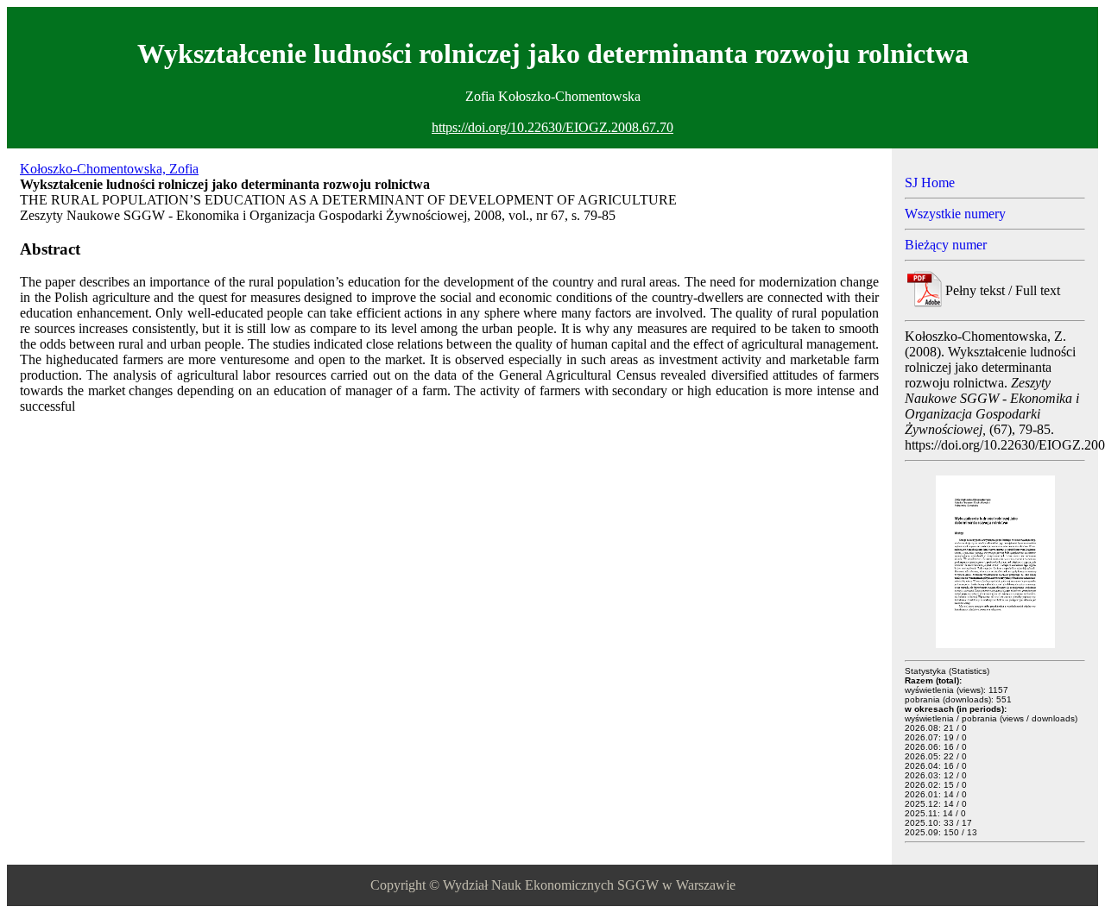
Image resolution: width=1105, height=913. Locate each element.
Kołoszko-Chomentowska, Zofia (109, 168)
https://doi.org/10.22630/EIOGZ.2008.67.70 (552, 127)
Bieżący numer (946, 244)
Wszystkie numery (955, 213)
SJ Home (930, 182)
